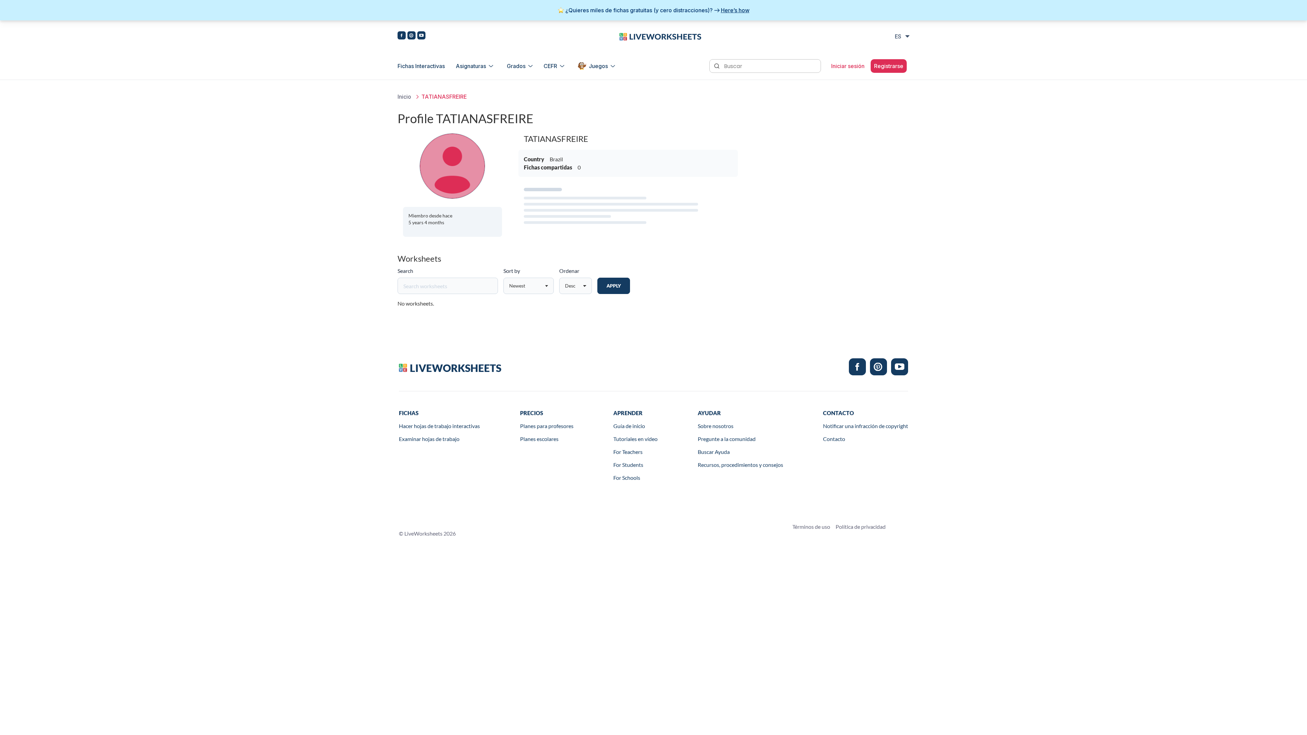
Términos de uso (811, 526)
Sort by (511, 270)
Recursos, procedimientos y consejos (740, 464)
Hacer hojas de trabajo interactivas (439, 426)
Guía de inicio (629, 426)
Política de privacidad (861, 526)
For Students (628, 464)
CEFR (550, 66)
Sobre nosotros (715, 426)
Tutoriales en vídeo (635, 439)
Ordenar (569, 270)
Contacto (834, 439)
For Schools (626, 477)
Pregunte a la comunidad (727, 439)
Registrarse (888, 66)
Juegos (598, 66)
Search (405, 270)
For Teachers (628, 451)
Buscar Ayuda (714, 451)
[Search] (717, 65)
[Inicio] (660, 36)
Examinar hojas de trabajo (429, 439)
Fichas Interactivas (421, 66)
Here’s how (735, 10)
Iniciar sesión (848, 66)
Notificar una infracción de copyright (865, 426)
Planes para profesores (547, 426)
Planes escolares (539, 439)
